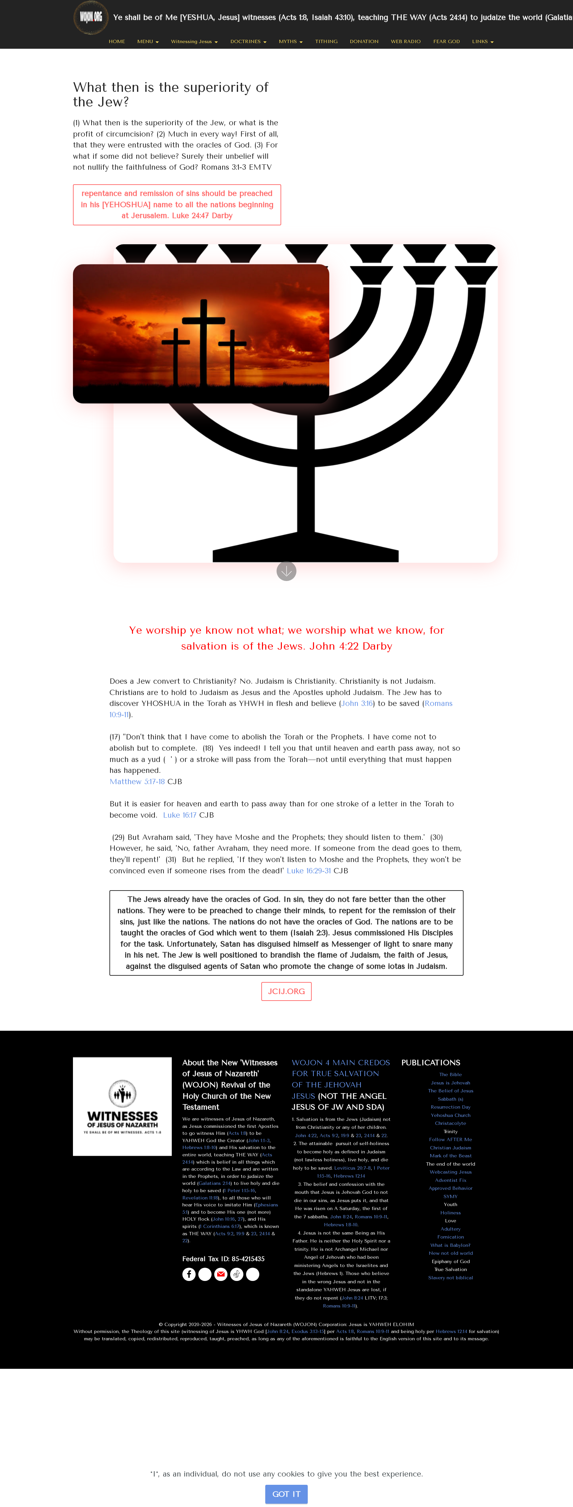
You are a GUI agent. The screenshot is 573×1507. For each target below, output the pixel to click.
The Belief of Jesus (451, 1091)
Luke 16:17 (180, 815)
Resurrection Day (451, 1107)
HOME (117, 41)
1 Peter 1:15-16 (239, 1190)
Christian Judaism (450, 1148)
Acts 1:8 (237, 1133)
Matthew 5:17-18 (137, 781)
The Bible (450, 1074)
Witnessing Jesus (191, 41)
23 (253, 1234)
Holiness (450, 1213)
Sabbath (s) (451, 1099)
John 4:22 (306, 1135)
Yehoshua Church (451, 1115)
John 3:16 (357, 703)
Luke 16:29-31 (308, 870)
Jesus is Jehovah (450, 1083)
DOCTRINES (245, 41)
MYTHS (288, 41)
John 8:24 (341, 1217)
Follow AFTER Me (450, 1139)
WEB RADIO (406, 41)
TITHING (326, 41)
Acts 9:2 (224, 1234)
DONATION (364, 41)
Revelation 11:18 (200, 1198)
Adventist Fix (451, 1180)
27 (240, 1219)
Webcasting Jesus (451, 1172)
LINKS (480, 41)
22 (185, 1241)
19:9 (240, 1234)
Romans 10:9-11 (371, 1217)
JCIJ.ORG (286, 991)
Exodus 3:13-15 (307, 1331)
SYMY (451, 1196)
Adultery (451, 1229)
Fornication (450, 1237)
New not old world (451, 1253)
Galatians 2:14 (214, 1183)
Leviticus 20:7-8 (352, 1168)
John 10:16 (224, 1219)
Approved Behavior (451, 1188)
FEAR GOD (446, 41)
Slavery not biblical (450, 1278)
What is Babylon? (450, 1245)
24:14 (264, 1234)
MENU (145, 41)
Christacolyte (450, 1123)
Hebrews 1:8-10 (199, 1147)
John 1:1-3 (259, 1140)
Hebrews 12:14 (349, 1176)
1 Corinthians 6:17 (219, 1226)
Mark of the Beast (451, 1156)
